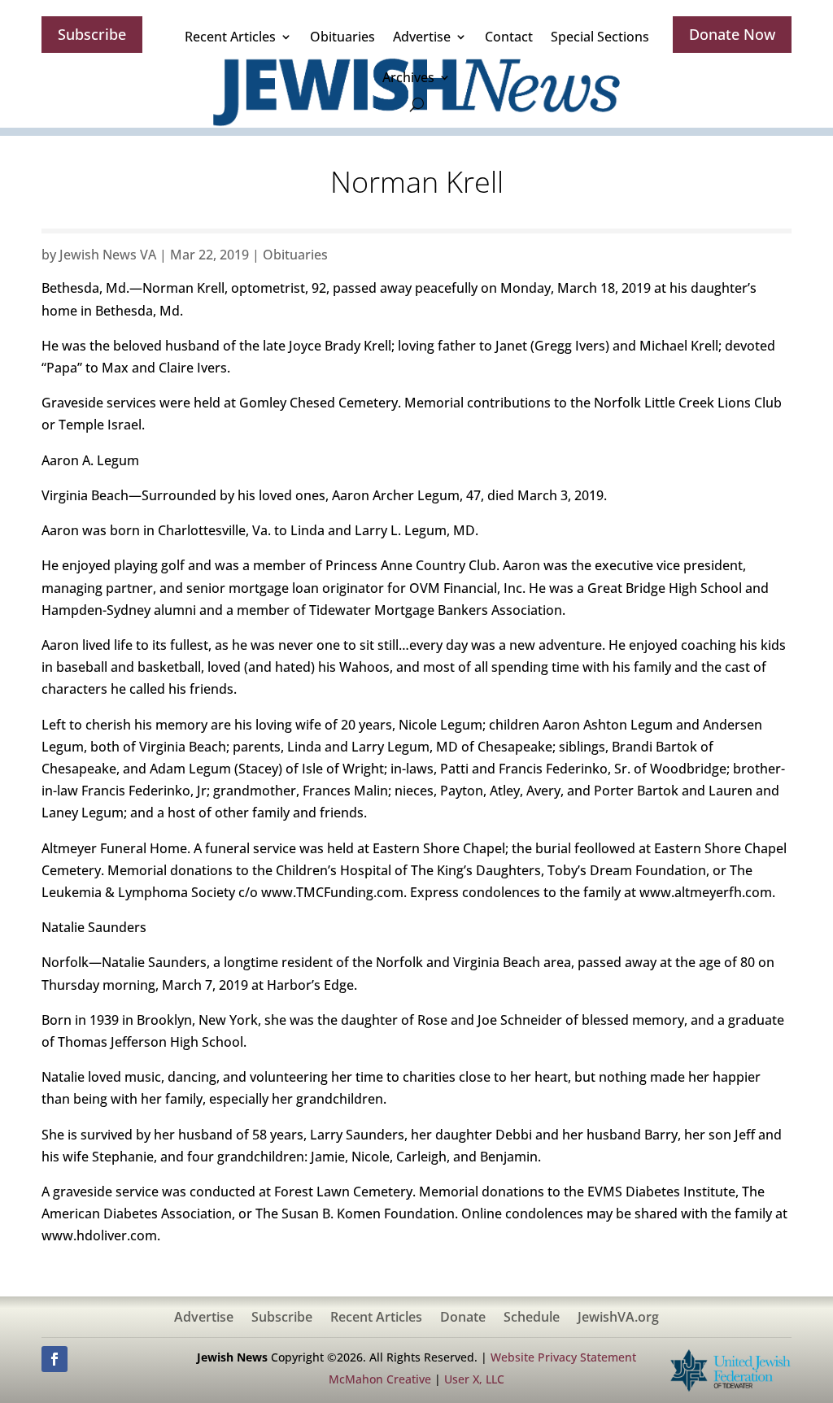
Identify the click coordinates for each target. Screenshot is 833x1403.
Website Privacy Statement (563, 1357)
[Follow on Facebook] (54, 1359)
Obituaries (342, 37)
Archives (408, 77)
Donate (463, 1318)
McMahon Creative (380, 1379)
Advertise (422, 37)
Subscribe (92, 34)
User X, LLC (474, 1379)
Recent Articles (230, 37)
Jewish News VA (107, 255)
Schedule (532, 1318)
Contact (509, 37)
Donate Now (732, 34)
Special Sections (600, 37)
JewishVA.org (618, 1318)
